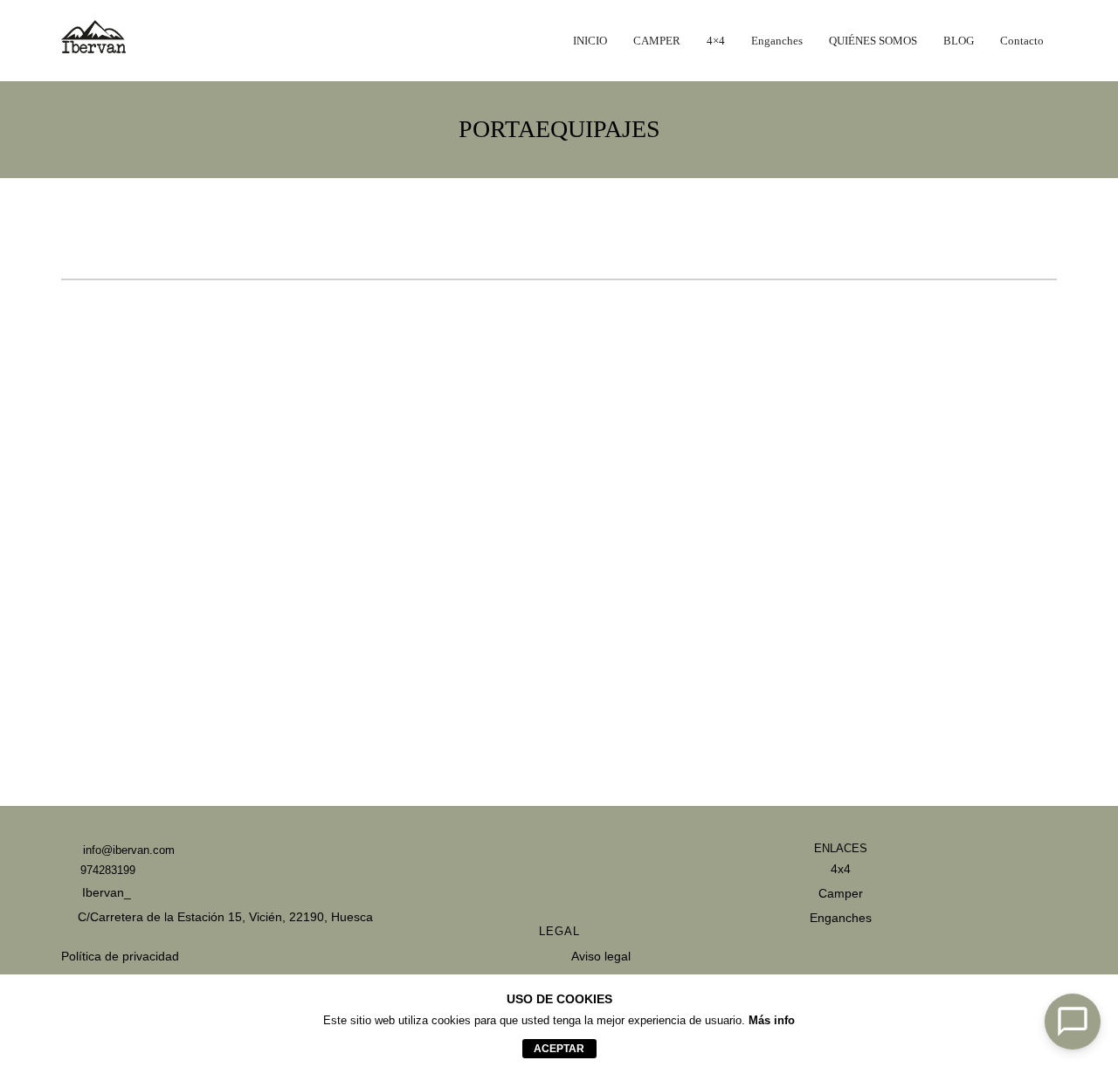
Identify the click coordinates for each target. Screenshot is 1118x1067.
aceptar (559, 1049)
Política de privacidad (120, 956)
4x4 (841, 869)
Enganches (841, 918)
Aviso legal (601, 956)
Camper (840, 893)
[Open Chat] (1073, 1022)
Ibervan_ (105, 892)
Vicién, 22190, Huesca (311, 917)
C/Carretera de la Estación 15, (161, 917)
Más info (772, 1020)
